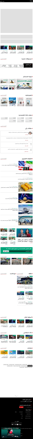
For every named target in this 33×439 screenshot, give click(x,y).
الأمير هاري (20, 258)
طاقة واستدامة (30, 285)
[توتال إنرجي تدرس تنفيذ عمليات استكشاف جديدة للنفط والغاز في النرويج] (29, 293)
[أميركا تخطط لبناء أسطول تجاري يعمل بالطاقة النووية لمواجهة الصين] (20, 293)
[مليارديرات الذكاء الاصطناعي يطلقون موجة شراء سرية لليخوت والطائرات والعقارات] (25, 209)
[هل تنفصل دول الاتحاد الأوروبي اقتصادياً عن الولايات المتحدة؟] (11, 238)
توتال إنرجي (31, 291)
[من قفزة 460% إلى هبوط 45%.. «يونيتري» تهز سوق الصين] (4, 48)
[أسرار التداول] (12, 81)
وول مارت (9, 258)
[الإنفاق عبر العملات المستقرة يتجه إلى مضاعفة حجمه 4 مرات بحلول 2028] (12, 48)
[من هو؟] (12, 87)
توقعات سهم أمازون (11, 364)
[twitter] (20, 424)
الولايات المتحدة (30, 258)
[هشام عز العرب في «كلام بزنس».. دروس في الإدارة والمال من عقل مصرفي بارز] (24, 232)
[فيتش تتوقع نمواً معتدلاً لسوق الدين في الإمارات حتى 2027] (29, 48)
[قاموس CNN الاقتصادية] (24, 84)
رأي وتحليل (30, 172)
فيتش (31, 46)
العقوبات (31, 161)
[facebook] (12, 424)
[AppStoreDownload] (23, 402)
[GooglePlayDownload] (29, 402)
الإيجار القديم (22, 46)
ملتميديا (31, 238)
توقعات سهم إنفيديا (24, 364)
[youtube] (17, 424)
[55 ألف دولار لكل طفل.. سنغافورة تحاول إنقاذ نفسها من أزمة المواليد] (25, 220)
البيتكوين (31, 193)
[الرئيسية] (29, 1)
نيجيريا (31, 276)
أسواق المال (30, 178)
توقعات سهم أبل (30, 364)
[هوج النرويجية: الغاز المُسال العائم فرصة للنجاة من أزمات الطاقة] (3, 238)
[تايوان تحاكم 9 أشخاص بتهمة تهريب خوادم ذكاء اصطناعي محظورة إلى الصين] (12, 337)
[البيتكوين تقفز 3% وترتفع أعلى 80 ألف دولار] (25, 198)
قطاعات (16, 164)
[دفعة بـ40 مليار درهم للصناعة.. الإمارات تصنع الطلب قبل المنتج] (3, 230)
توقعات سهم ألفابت (6, 364)
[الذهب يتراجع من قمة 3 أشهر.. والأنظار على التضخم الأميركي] (25, 187)
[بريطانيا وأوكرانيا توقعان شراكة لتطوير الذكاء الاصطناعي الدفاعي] (29, 337)
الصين (6, 46)
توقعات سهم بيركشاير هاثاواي (28, 367)
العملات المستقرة (14, 46)
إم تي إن (6, 350)
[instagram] (15, 424)
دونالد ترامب (22, 291)
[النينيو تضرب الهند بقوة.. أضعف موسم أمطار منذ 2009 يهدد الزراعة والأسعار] (12, 352)
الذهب (31, 182)
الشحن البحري (22, 350)
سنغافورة (31, 216)
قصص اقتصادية (15, 208)
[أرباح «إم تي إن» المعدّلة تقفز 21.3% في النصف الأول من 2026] (4, 352)
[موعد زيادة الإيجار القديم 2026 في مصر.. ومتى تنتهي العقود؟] (20, 48)
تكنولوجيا (31, 340)
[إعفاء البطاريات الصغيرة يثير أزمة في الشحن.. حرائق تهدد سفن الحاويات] (20, 352)
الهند (15, 350)
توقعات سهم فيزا (22, 367)
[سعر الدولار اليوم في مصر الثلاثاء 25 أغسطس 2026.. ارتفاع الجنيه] (4, 321)
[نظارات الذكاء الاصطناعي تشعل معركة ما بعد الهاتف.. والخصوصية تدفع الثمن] (20, 337)
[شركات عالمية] (4, 87)
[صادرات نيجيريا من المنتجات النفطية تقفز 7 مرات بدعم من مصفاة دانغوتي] (25, 280)
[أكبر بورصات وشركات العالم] (4, 81)
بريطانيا (31, 335)
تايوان (15, 335)
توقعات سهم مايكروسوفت (18, 364)
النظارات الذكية (22, 335)
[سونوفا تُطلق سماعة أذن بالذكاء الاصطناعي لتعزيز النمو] (4, 337)
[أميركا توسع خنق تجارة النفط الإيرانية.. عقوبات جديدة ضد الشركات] (25, 165)
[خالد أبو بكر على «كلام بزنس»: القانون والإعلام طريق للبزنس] (11, 230)
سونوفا (6, 335)
